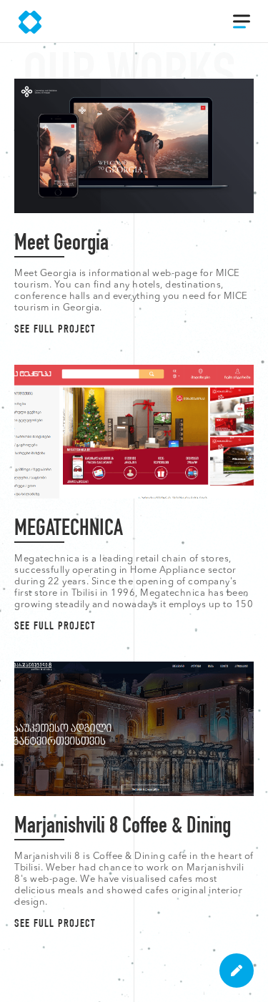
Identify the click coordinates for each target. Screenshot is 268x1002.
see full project (54, 330)
